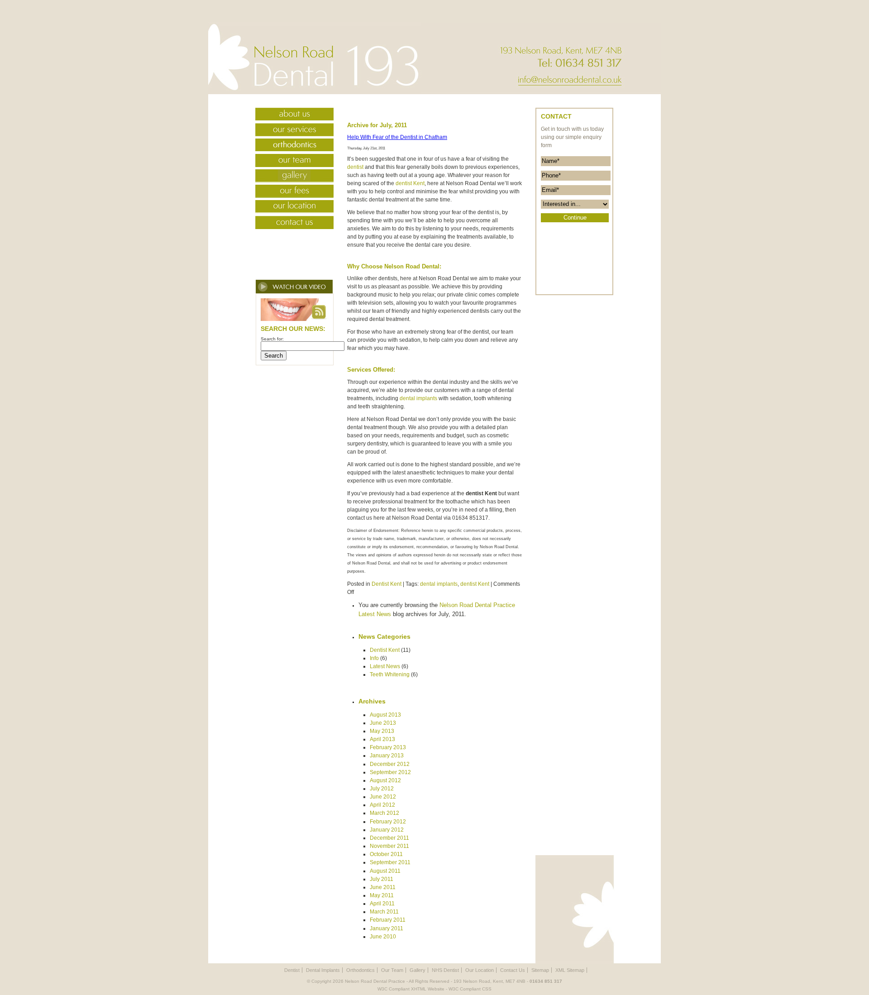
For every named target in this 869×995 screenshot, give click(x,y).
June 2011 (383, 887)
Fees (290, 192)
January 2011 (386, 928)
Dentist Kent (386, 584)
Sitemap (540, 970)
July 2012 (382, 788)
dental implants (418, 398)
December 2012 (390, 764)
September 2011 (390, 862)
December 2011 (389, 838)
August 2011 (385, 871)
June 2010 (383, 936)
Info (374, 658)
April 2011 (382, 903)
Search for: (272, 338)
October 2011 (386, 854)
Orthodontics (290, 146)
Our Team (290, 161)
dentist (355, 167)
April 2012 (382, 805)
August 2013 (385, 715)
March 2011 (384, 912)
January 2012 (387, 830)
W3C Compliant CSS (470, 988)
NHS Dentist (445, 970)
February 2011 (388, 920)
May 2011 (382, 895)
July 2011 (381, 879)
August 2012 (385, 780)
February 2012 (388, 821)
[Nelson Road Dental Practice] (314, 92)
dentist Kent (410, 183)
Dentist (292, 970)
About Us (290, 115)
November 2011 (389, 846)
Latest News (385, 666)
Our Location (290, 207)
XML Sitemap (569, 970)
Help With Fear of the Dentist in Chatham (397, 137)
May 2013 (382, 731)
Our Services (290, 131)
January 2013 (387, 755)
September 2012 (390, 772)
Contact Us (290, 223)
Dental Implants (323, 970)
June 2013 (383, 723)
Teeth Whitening (390, 674)
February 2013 (388, 747)
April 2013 (382, 739)
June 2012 (383, 797)
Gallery (290, 177)
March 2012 (384, 813)
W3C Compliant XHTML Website (410, 988)
